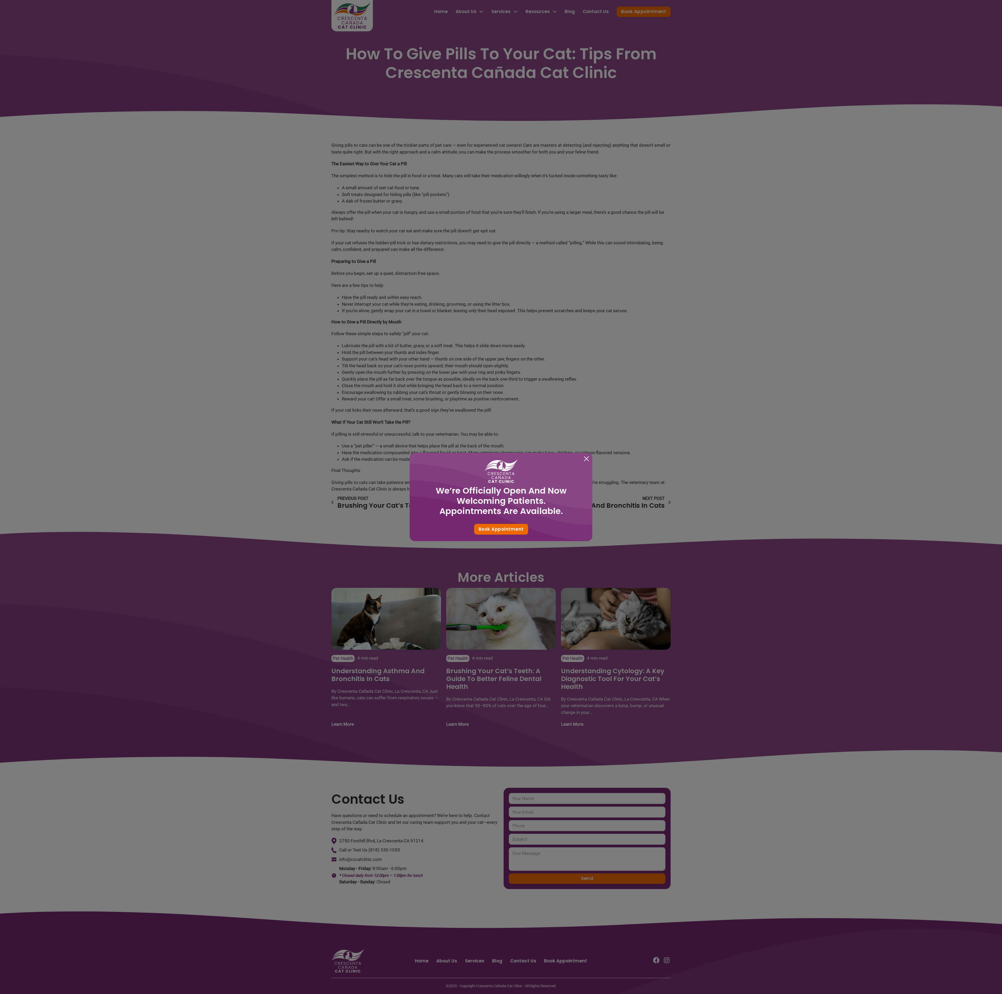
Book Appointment (501, 529)
